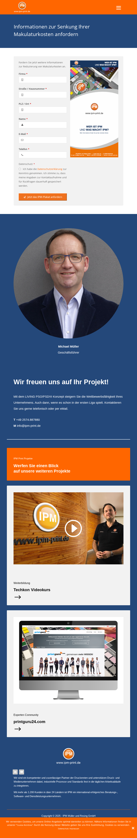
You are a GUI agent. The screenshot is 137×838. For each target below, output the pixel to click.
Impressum (74, 828)
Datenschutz (27, 164)
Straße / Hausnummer (33, 88)
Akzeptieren (58, 833)
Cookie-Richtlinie (24, 825)
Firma (23, 73)
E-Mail (23, 134)
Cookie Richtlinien (75, 833)
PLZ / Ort (25, 103)
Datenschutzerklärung (49, 169)
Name (23, 118)
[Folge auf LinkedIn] (15, 771)
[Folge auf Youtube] (21, 771)
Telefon (24, 149)
